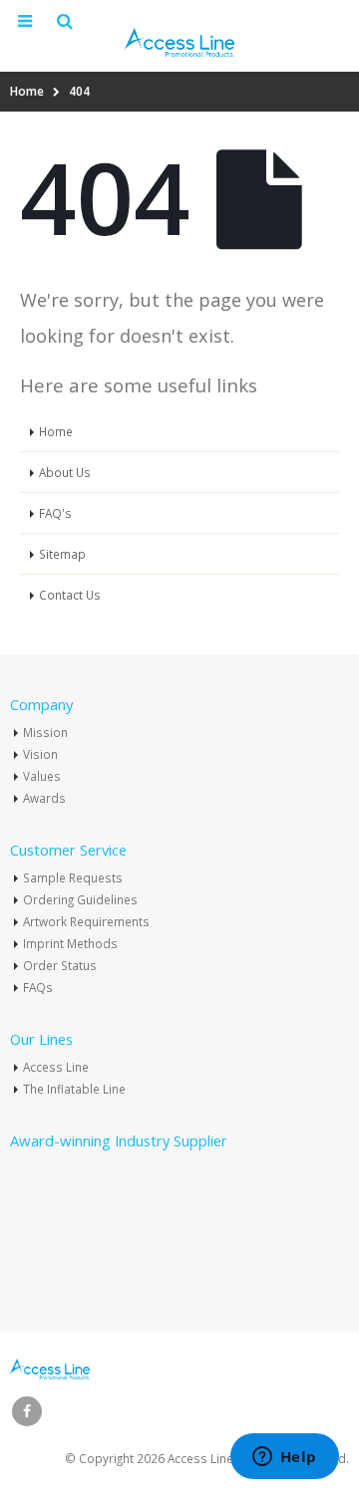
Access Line (56, 1067)
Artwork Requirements (86, 921)
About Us (65, 472)
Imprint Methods (70, 943)
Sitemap (62, 554)
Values (42, 776)
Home (56, 431)
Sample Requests (73, 877)
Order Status (60, 965)
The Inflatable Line (74, 1089)
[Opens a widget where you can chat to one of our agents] (284, 1458)
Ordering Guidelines (80, 899)
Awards (44, 798)
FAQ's (55, 513)
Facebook (27, 1411)
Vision (40, 754)
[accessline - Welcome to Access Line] (179, 42)
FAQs (38, 987)
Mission (45, 732)
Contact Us (70, 595)
